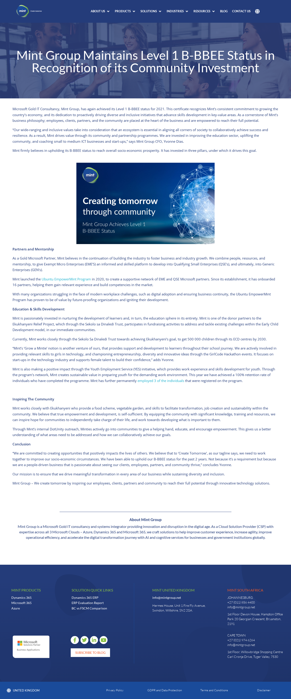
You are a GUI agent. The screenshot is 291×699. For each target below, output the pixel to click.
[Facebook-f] (75, 640)
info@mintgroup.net (166, 597)
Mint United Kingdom (173, 590)
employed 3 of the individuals (161, 380)
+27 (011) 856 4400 (241, 602)
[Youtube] (104, 640)
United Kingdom (26, 690)
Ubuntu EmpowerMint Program (66, 279)
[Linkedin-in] (94, 640)
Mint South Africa (245, 590)
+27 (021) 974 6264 (241, 640)
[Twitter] (84, 640)
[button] (100, 11)
